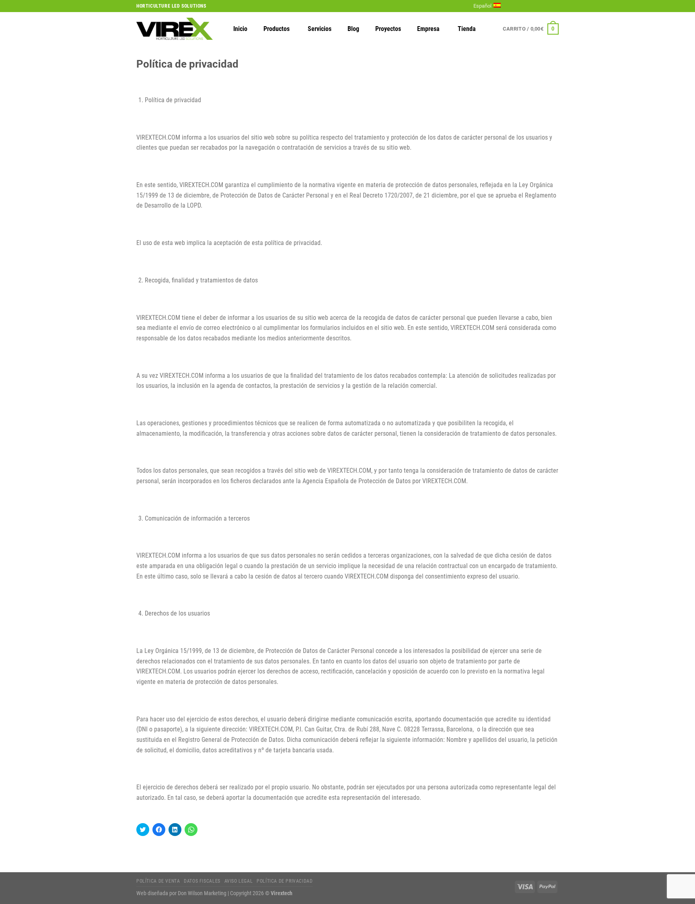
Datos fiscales (202, 881)
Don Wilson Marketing (202, 893)
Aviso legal (238, 881)
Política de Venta (158, 881)
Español (482, 6)
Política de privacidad (285, 881)
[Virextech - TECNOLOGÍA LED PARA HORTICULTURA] (174, 29)
